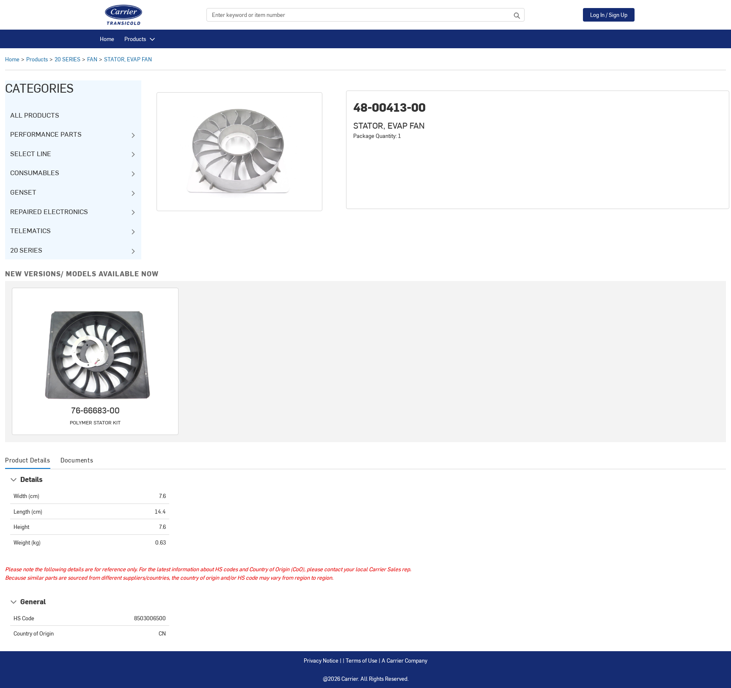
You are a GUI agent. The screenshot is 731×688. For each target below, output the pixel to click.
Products (135, 38)
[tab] (27, 460)
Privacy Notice (321, 660)
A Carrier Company (404, 660)
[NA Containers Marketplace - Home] (123, 15)
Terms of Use (361, 660)
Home (107, 38)
